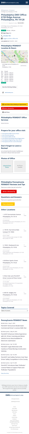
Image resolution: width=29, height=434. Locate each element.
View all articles (5, 373)
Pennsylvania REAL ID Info (8, 137)
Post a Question (8, 204)
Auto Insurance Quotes (8, 135)
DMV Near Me (14, 410)
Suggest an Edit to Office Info (10, 38)
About (14, 413)
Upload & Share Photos (7, 166)
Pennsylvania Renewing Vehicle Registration (13, 138)
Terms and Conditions (14, 420)
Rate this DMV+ (21, 23)
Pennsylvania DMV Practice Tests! (10, 133)
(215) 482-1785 (7, 36)
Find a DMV (14, 408)
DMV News (14, 412)
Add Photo (7, 112)
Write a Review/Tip (9, 108)
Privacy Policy (14, 417)
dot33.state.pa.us (9, 92)
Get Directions (23, 65)
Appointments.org (10, 3)
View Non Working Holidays (9, 87)
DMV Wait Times (14, 423)
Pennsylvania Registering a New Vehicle (12, 140)
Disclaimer (14, 419)
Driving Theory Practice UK (14, 427)
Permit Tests (14, 425)
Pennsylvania (11, 10)
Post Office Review (14, 429)
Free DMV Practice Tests (14, 422)
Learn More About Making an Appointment (15, 104)
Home (14, 406)
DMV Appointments (4, 10)
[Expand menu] (27, 2)
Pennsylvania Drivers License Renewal (11, 141)
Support (14, 415)
